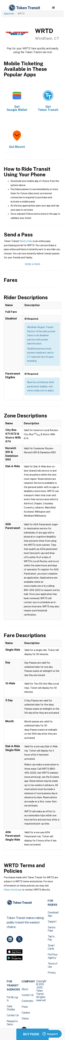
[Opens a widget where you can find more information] (50, 1034)
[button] (53, 8)
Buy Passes (32, 1034)
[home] (24, 7)
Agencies (9, 13)
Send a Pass (26, 241)
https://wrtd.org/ (13, 889)
